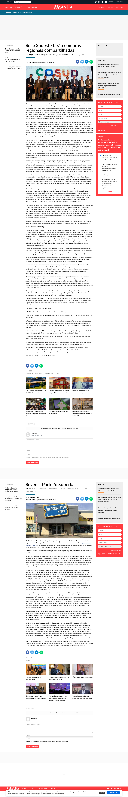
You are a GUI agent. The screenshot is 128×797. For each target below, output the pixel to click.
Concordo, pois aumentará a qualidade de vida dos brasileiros (109, 158)
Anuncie (100, 7)
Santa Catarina (49, 373)
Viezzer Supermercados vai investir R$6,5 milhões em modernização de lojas (59, 393)
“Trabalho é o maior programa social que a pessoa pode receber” (11, 489)
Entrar (111, 1)
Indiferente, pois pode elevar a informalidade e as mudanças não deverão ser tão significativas (109, 184)
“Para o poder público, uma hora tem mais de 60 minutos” (13, 507)
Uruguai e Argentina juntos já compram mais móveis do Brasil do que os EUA (82, 414)
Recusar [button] (102, 792)
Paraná (57, 373)
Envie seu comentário (32, 462)
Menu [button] (9, 2)
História (24, 788)
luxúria (35, 545)
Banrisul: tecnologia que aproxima (109, 94)
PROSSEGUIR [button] (113, 792)
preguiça (28, 545)
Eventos (8, 7)
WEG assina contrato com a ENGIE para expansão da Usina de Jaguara (13, 59)
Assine (110, 7)
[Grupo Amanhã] (63, 6)
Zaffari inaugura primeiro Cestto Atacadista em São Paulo (13, 50)
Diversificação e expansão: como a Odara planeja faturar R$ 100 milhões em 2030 (109, 75)
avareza (88, 543)
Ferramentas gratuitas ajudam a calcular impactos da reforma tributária (108, 86)
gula (83, 543)
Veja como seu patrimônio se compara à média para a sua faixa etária (81, 393)
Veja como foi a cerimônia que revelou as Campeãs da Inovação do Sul (36, 414)
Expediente (43, 788)
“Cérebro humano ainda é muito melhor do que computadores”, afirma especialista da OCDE (58, 698)
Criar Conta (119, 1)
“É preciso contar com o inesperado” (82, 677)
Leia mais (64, 773)
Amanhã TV (19, 7)
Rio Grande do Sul (37, 373)
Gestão (28, 373)
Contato (119, 7)
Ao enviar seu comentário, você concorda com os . (47, 457)
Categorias (32, 7)
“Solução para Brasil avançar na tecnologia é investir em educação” (13, 498)
